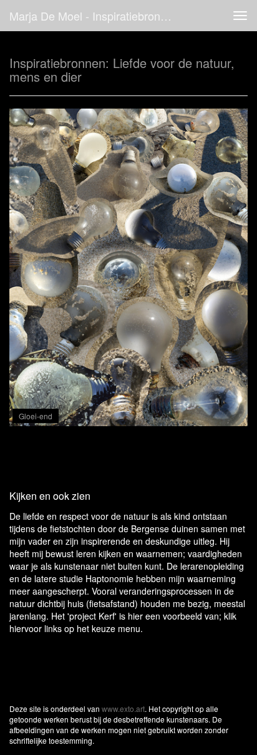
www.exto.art (123, 708)
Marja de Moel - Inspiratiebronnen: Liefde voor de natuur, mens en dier (98, 15)
